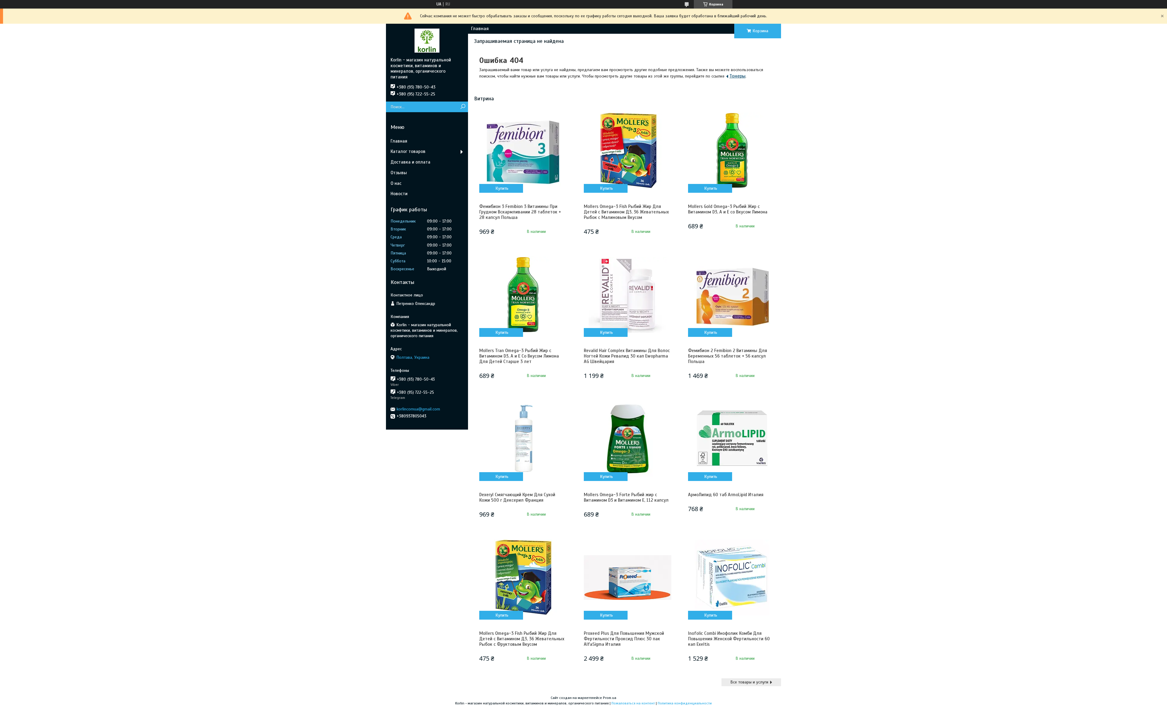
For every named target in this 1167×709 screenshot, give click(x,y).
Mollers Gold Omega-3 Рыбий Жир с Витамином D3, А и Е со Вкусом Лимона (727, 209)
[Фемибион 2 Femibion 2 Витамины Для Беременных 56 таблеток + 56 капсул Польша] (732, 295)
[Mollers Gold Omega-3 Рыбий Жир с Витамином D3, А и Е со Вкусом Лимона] (732, 150)
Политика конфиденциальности (685, 703)
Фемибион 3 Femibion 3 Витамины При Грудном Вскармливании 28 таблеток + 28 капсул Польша (520, 212)
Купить (501, 188)
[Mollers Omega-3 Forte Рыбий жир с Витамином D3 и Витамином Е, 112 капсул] (627, 439)
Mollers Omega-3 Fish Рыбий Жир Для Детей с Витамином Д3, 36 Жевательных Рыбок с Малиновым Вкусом (626, 212)
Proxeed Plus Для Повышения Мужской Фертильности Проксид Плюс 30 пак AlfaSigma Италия (624, 639)
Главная (480, 29)
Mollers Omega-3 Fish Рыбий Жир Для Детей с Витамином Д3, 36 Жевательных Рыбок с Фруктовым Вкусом (521, 639)
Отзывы (399, 172)
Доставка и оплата (410, 162)
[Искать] (462, 107)
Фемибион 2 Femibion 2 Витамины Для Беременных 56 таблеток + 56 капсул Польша (727, 356)
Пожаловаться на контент (633, 703)
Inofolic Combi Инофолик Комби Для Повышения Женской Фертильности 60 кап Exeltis (729, 639)
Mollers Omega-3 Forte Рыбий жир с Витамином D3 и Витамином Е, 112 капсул (626, 497)
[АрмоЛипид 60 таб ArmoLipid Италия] (732, 439)
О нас (396, 183)
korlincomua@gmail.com (418, 409)
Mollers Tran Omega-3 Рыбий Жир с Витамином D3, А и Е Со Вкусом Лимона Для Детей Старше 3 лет (519, 356)
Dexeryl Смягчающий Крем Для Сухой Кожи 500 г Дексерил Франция (517, 497)
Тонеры (737, 76)
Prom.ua (609, 698)
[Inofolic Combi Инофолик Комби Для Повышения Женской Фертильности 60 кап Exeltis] (732, 577)
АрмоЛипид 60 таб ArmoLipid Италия (725, 494)
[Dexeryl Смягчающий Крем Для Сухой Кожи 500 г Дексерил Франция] (523, 439)
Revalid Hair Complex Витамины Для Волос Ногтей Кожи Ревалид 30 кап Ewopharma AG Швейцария (627, 356)
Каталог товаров (408, 151)
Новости (399, 193)
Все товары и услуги (749, 682)
